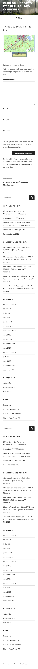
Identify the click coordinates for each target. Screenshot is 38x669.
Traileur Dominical (10, 286)
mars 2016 (7, 361)
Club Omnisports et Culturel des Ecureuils (17, 6)
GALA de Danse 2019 (11, 234)
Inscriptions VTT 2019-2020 (13, 218)
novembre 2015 (9, 365)
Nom (5, 109)
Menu (20, 18)
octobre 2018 (8, 326)
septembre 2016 (9, 352)
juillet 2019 (7, 313)
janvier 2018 (7, 339)
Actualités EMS (9, 387)
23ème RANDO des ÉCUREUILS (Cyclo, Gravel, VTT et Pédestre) (17, 250)
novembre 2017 (9, 344)
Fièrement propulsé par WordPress (15, 664)
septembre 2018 (9, 331)
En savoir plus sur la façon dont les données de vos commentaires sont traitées (18, 164)
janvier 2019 (7, 322)
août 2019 (7, 309)
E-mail (6, 120)
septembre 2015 (9, 370)
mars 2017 (7, 348)
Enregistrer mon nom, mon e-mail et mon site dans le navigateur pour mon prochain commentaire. (18, 144)
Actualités (7, 383)
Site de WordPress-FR (11, 418)
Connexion (7, 405)
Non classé (7, 392)
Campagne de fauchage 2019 (14, 230)
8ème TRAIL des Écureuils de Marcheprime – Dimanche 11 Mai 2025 (18, 278)
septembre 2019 (9, 304)
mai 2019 (6, 318)
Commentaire (9, 79)
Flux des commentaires (12, 414)
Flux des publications (11, 409)
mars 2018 (7, 335)
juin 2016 (6, 357)
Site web (6, 131)
